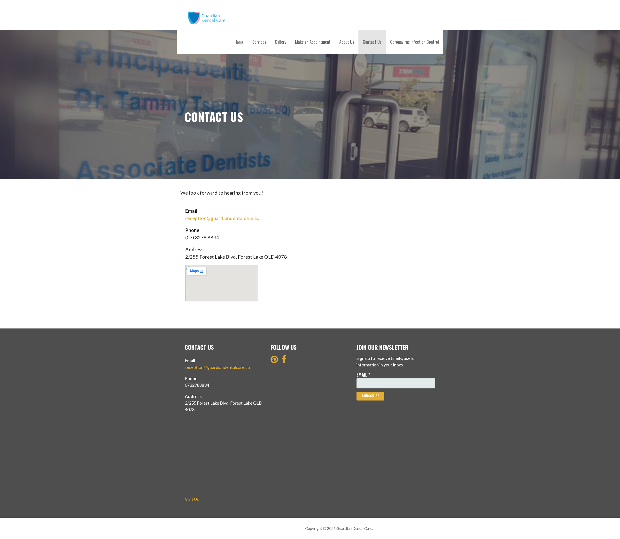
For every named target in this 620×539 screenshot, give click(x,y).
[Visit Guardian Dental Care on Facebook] (284, 361)
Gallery (280, 42)
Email (363, 374)
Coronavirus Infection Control (414, 42)
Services (259, 42)
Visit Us (192, 499)
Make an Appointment (313, 42)
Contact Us (372, 42)
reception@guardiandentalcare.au (222, 218)
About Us (346, 42)
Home (239, 42)
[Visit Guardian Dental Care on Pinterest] (274, 361)
